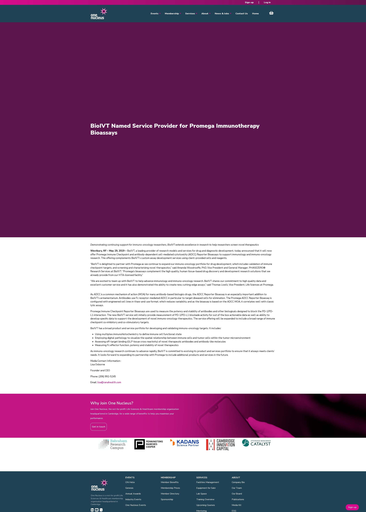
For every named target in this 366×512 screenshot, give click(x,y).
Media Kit (236, 505)
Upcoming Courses (205, 505)
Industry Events (133, 499)
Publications (238, 499)
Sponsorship (167, 499)
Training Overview (205, 499)
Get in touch (98, 426)
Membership (172, 13)
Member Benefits (170, 482)
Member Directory (170, 493)
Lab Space (201, 493)
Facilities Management (207, 482)
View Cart (271, 13)
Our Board (237, 493)
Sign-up (249, 2)
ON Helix (130, 482)
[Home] (99, 13)
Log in (267, 2)
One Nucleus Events (135, 505)
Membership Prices (170, 488)
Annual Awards (133, 493)
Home (255, 13)
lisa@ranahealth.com (109, 382)
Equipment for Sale (206, 488)
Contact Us (241, 13)
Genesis (129, 488)
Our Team (237, 488)
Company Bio (238, 482)
